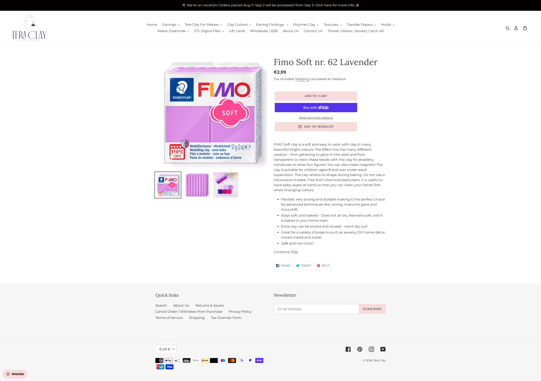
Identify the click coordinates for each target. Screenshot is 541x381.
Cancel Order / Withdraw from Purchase (188, 312)
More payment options (316, 118)
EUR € (165, 349)
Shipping (302, 79)
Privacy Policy (240, 312)
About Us (181, 305)
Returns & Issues (209, 305)
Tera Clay (380, 360)
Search (161, 305)
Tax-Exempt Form (226, 318)
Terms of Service (169, 318)
